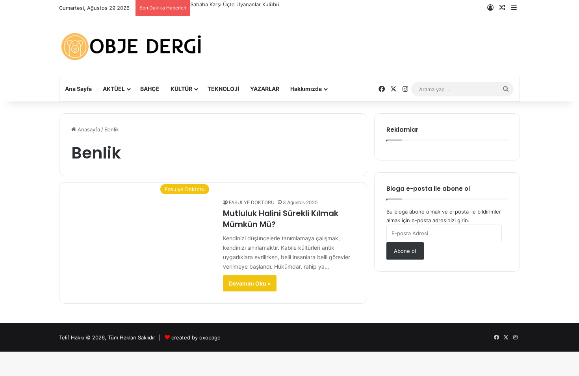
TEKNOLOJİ (223, 88)
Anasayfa (88, 129)
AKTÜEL (114, 88)
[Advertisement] (368, 40)
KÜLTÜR (181, 88)
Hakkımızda (306, 88)
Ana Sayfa (78, 88)
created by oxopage (196, 337)
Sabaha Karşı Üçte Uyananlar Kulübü (234, 4)
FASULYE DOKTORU (252, 202)
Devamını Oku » (250, 283)
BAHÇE (150, 88)
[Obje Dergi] (132, 46)
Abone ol (405, 251)
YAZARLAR (264, 88)
